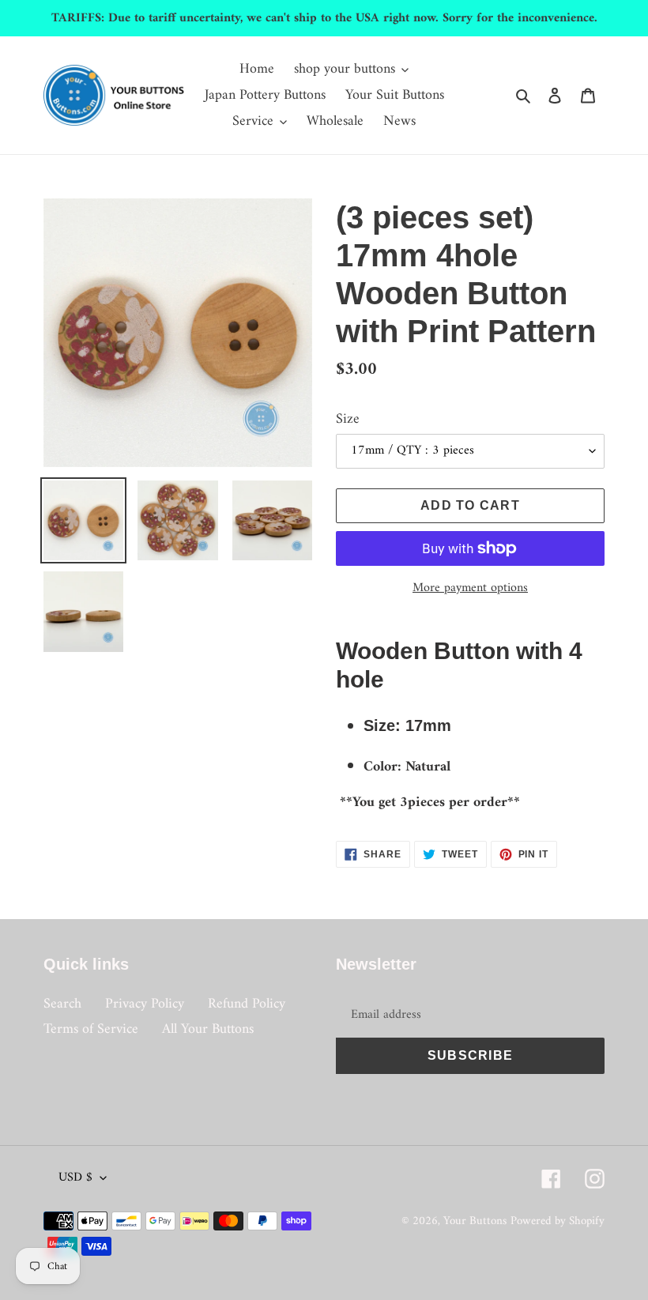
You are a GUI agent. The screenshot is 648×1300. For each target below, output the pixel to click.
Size (348, 419)
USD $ (75, 1177)
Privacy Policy (144, 1004)
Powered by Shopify (557, 1221)
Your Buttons (475, 1221)
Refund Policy (246, 1004)
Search (62, 1004)
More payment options (470, 587)
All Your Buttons (208, 1029)
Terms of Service (90, 1029)
